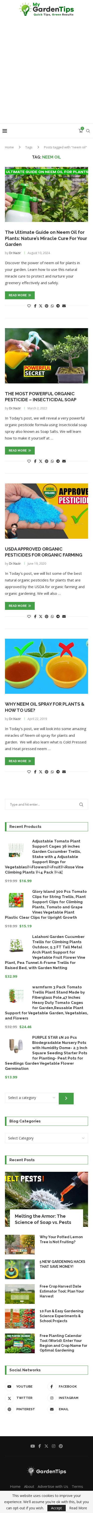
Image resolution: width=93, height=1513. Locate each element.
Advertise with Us (53, 1486)
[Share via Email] (64, 305)
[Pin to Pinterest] (46, 305)
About (29, 1486)
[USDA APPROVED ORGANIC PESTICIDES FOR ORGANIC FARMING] (46, 510)
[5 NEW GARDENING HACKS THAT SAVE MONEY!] (20, 1269)
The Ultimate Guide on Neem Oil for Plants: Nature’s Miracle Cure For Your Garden (46, 238)
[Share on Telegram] (58, 305)
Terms (77, 1486)
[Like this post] (29, 305)
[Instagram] (53, 1446)
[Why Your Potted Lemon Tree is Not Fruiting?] (20, 1244)
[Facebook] (39, 1446)
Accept (56, 1508)
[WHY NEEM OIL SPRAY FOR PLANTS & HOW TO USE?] (46, 666)
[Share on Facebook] (35, 305)
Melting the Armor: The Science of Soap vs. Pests (43, 1219)
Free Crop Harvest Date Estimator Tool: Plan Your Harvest (62, 1291)
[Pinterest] (61, 1446)
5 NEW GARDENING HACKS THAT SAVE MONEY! (62, 1264)
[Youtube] (33, 1446)
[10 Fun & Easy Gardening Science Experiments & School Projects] (20, 1319)
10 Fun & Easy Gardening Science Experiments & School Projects (61, 1316)
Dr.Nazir (15, 253)
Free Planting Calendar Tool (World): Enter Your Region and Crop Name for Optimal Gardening (63, 1343)
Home (9, 147)
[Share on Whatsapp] (52, 305)
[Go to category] (66, 1099)
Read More (78, 1508)
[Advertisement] (46, 74)
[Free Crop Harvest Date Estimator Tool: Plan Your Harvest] (20, 1294)
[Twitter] (46, 1446)
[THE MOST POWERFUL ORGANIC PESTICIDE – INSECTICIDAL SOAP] (46, 355)
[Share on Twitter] (40, 305)
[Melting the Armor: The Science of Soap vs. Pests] (46, 1199)
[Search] (88, 131)
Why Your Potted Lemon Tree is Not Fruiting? (61, 1239)
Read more (18, 295)
